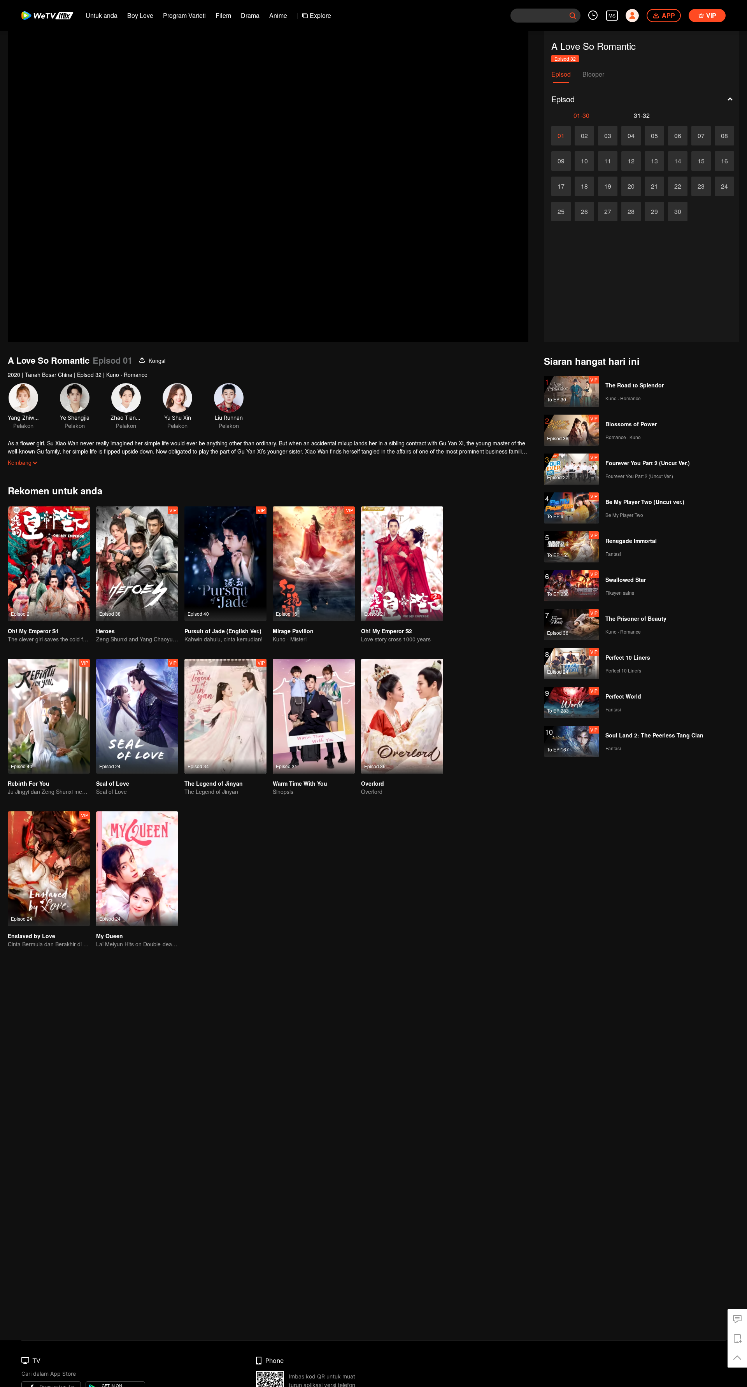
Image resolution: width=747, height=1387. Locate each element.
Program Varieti (184, 15)
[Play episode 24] (724, 186)
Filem (223, 15)
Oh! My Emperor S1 (33, 631)
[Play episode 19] (607, 186)
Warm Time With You (300, 783)
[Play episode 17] (561, 186)
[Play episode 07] (701, 135)
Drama (250, 15)
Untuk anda (101, 15)
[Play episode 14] (677, 161)
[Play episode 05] (654, 135)
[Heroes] (137, 563)
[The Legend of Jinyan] (225, 716)
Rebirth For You (28, 783)
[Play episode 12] (631, 161)
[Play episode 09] (561, 161)
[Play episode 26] (584, 211)
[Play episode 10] (584, 161)
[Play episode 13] (654, 161)
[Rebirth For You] (49, 716)
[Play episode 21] (654, 186)
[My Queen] (137, 868)
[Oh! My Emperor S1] (49, 563)
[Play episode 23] (701, 186)
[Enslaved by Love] (49, 868)
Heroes (105, 631)
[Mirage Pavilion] (314, 563)
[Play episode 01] (561, 135)
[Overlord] (402, 716)
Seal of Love (112, 783)
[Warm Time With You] (314, 716)
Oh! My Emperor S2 (386, 631)
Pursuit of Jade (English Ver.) (222, 631)
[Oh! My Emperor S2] (402, 563)
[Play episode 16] (724, 161)
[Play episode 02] (584, 135)
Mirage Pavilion (293, 631)
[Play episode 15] (701, 161)
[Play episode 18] (584, 186)
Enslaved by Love (31, 936)
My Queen (109, 936)
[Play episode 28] (631, 211)
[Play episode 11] (607, 161)
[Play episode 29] (654, 211)
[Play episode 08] (724, 135)
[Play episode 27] (607, 211)
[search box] (572, 15)
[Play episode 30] (677, 211)
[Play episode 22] (677, 186)
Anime (278, 15)
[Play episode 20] (631, 186)
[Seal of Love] (137, 716)
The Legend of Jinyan (213, 783)
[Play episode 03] (607, 135)
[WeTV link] (47, 15)
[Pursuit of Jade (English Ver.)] (225, 563)
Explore (320, 15)
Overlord (372, 783)
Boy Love (140, 15)
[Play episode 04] (631, 135)
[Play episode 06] (677, 135)
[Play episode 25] (561, 211)
